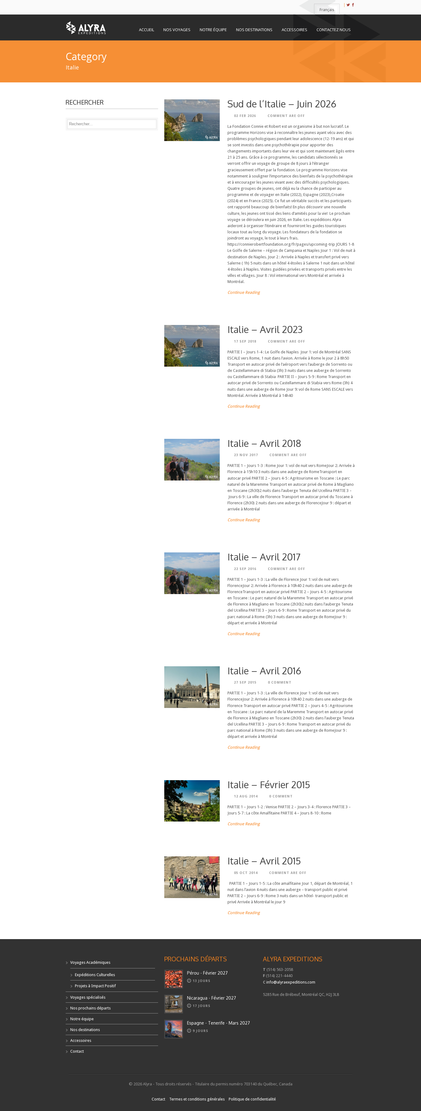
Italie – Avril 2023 (265, 329)
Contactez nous (334, 29)
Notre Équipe (213, 29)
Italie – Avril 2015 (264, 861)
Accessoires (294, 29)
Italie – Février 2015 (268, 784)
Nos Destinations (254, 29)
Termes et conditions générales (197, 1099)
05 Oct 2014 (246, 873)
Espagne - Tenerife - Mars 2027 (218, 1023)
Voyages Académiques (90, 962)
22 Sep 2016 (245, 569)
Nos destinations (85, 1029)
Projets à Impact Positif (95, 986)
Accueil (146, 29)
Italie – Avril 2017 (263, 557)
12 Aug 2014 (246, 796)
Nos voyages (176, 29)
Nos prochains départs (90, 1008)
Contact (77, 1051)
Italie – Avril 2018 (264, 443)
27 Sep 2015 (245, 682)
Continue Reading (243, 292)
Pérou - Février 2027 (207, 973)
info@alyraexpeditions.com (290, 982)
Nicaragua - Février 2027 (211, 998)
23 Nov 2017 (246, 455)
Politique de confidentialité (252, 1099)
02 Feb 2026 (245, 116)
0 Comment (280, 682)
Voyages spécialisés (87, 997)
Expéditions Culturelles (95, 974)
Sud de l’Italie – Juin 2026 (281, 104)
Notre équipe (82, 1019)
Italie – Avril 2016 (264, 670)
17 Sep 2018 (245, 341)
